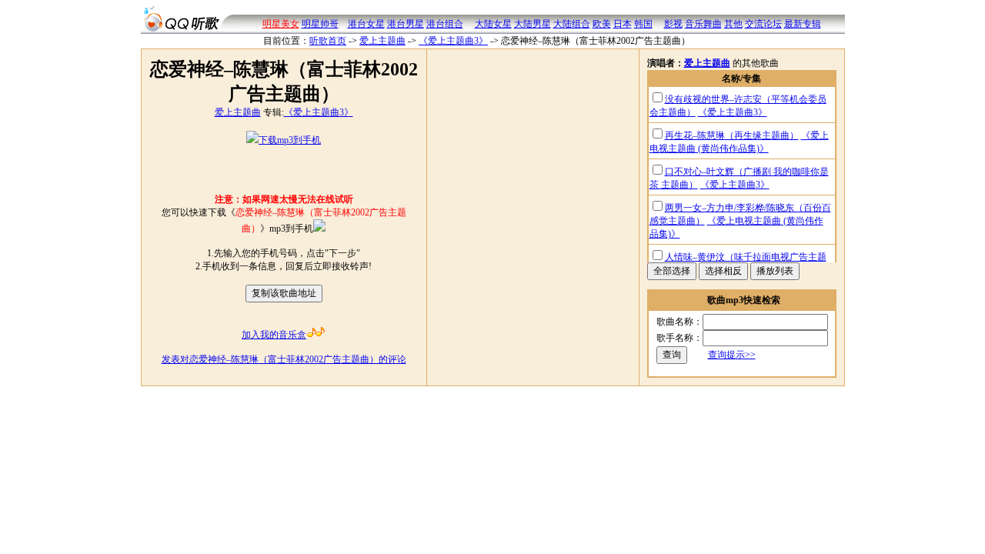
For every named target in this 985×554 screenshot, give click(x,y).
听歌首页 (327, 40)
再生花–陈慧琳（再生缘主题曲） (732, 135)
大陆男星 (532, 23)
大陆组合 (571, 23)
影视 (673, 23)
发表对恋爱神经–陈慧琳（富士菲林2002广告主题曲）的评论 (284, 359)
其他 (733, 23)
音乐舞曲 (703, 23)
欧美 (602, 23)
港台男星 (405, 23)
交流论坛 (763, 23)
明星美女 (280, 23)
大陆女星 (493, 23)
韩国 (643, 23)
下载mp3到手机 (290, 140)
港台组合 (444, 23)
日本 (622, 23)
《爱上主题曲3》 (453, 40)
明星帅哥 (320, 23)
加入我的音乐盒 (274, 334)
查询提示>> (732, 354)
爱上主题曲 (382, 40)
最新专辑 (802, 23)
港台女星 (366, 23)
